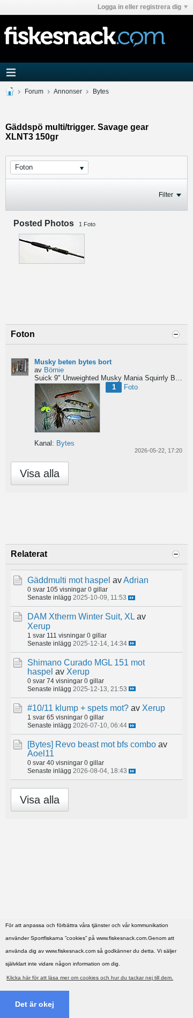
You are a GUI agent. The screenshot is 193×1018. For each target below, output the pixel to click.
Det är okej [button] (34, 1004)
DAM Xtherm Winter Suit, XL (81, 616)
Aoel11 (40, 753)
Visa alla (40, 473)
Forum (34, 91)
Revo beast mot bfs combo (105, 744)
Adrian (136, 580)
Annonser (68, 91)
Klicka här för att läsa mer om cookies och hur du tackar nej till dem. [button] (89, 978)
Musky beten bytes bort (73, 362)
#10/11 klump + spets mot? (78, 708)
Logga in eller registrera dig (139, 7)
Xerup (38, 626)
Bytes (101, 91)
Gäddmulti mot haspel (68, 580)
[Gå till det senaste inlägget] (131, 597)
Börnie (54, 370)
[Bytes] (40, 744)
